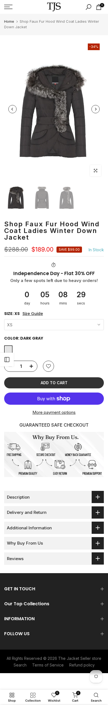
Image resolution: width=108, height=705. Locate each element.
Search (20, 665)
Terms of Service (48, 665)
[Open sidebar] (7, 359)
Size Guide (32, 313)
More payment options (54, 412)
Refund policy (82, 665)
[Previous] (12, 109)
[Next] (95, 109)
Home (9, 21)
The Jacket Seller (74, 658)
